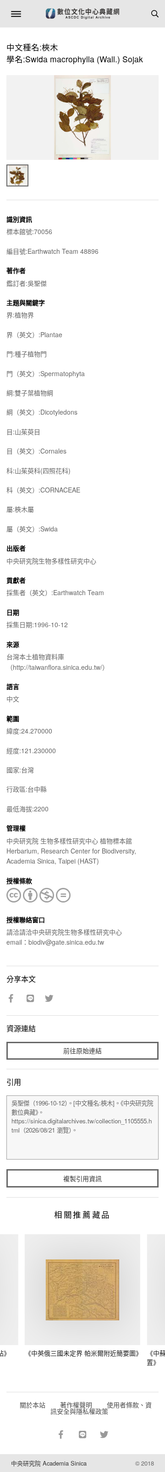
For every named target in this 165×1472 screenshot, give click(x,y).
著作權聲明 (76, 1404)
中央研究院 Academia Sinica (49, 1463)
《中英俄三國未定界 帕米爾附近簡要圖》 (83, 1352)
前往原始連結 (82, 1050)
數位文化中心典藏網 (82, 13)
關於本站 (32, 1404)
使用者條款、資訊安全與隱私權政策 (101, 1408)
